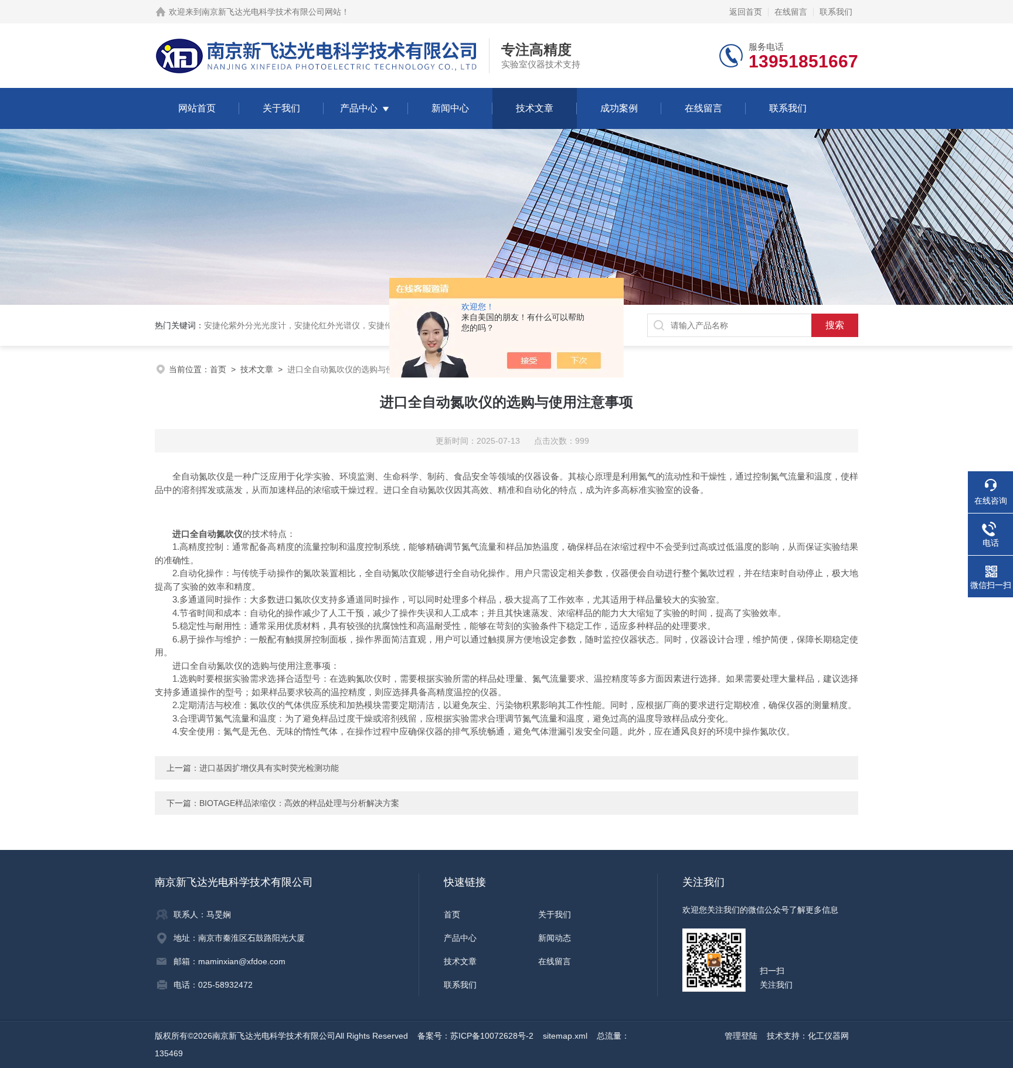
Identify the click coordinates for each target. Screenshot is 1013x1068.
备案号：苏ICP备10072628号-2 (475, 1035)
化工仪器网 (828, 1035)
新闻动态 (554, 938)
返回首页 (745, 11)
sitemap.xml (565, 1035)
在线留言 (790, 11)
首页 (218, 369)
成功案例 (619, 108)
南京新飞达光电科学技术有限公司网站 (271, 11)
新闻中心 (450, 108)
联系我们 (836, 11)
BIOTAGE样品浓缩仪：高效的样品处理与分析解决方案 (299, 803)
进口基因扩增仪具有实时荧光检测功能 (269, 768)
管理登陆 (741, 1035)
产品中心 (359, 108)
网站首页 (197, 108)
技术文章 (534, 108)
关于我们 (281, 108)
